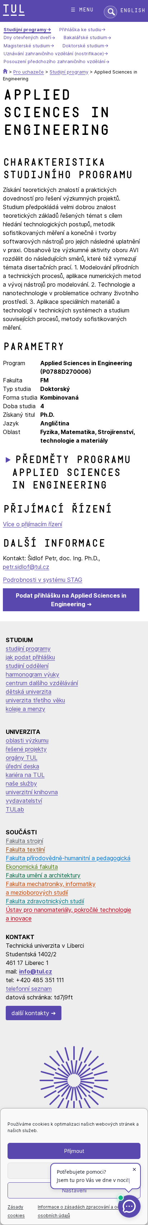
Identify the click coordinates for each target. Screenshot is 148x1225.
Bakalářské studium (85, 38)
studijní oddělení (27, 665)
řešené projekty (26, 749)
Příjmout (74, 1151)
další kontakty (30, 1013)
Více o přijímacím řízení (32, 524)
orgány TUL (21, 757)
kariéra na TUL (25, 774)
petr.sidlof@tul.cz (26, 566)
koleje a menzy (25, 708)
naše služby (21, 783)
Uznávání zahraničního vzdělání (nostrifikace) (54, 53)
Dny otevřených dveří (27, 38)
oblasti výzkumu (27, 740)
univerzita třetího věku (35, 700)
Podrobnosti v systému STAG (42, 579)
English (132, 10)
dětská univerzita (28, 691)
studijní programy (28, 648)
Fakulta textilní (25, 849)
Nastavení (74, 1190)
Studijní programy (25, 29)
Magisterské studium (27, 45)
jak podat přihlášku (30, 657)
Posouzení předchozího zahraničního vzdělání (54, 62)
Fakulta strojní (24, 840)
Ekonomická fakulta (32, 866)
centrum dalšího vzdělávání (42, 683)
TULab (15, 809)
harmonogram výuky (32, 674)
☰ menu (82, 9)
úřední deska (22, 766)
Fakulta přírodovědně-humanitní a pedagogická (68, 858)
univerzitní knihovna (32, 792)
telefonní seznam (29, 988)
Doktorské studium (83, 45)
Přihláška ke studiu (80, 29)
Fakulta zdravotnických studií (45, 901)
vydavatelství (24, 800)
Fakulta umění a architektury (43, 875)
